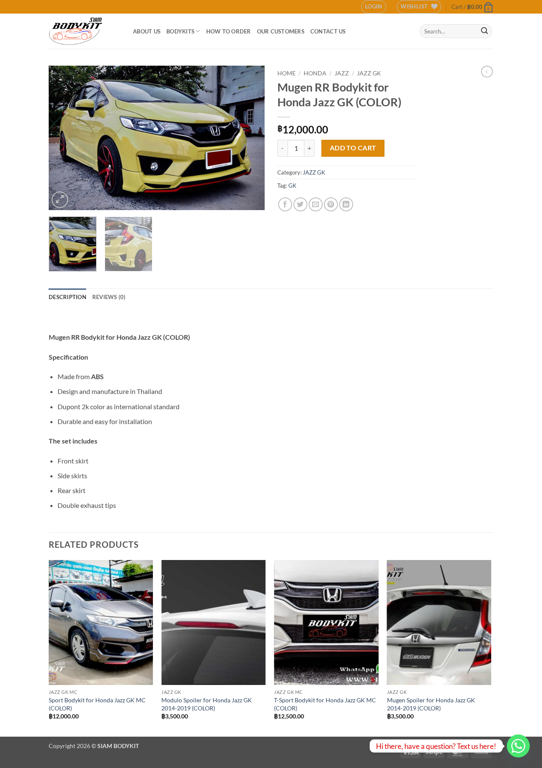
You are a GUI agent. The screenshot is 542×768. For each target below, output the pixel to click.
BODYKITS (180, 31)
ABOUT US (146, 31)
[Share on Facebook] (285, 204)
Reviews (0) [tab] (109, 297)
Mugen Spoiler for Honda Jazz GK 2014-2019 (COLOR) (431, 704)
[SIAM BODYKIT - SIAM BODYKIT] (84, 31)
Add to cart (353, 148)
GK (292, 185)
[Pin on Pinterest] (331, 204)
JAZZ (342, 73)
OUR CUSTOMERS (280, 31)
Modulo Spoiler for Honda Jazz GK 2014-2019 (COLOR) (206, 704)
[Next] (249, 137)
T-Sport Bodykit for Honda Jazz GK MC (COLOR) (325, 704)
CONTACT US (328, 31)
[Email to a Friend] (316, 204)
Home (286, 73)
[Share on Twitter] (300, 204)
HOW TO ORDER (228, 31)
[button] (373, 7)
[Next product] (487, 72)
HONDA (315, 73)
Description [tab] (67, 297)
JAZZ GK (369, 73)
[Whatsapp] (518, 746)
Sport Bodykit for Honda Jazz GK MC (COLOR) (97, 704)
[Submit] (484, 31)
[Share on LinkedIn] (346, 204)
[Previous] (63, 137)
